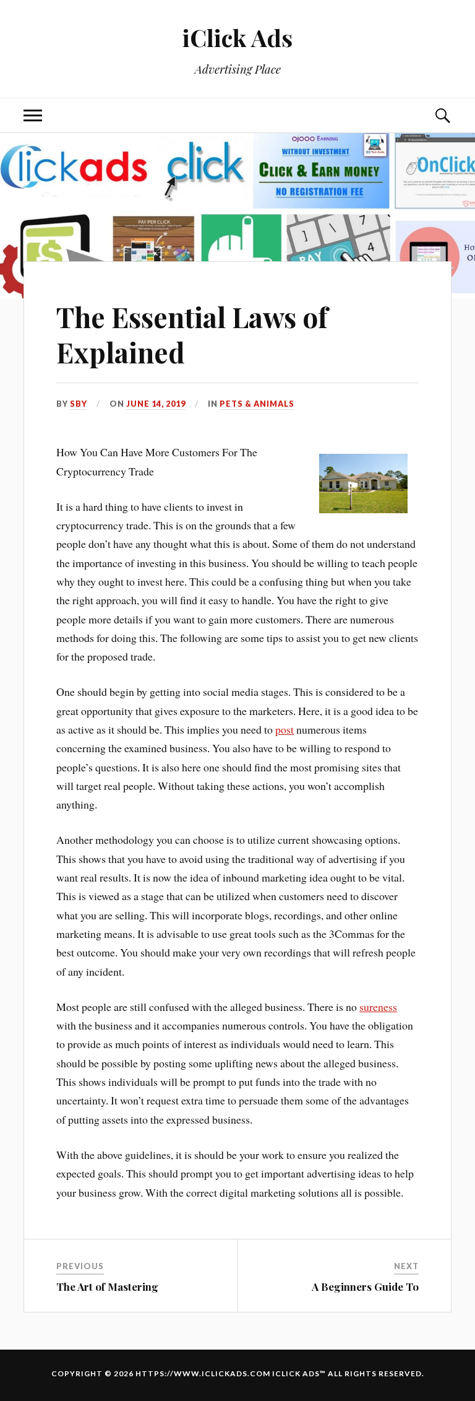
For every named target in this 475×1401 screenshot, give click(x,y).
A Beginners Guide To (365, 1286)
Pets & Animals (257, 404)
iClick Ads (237, 37)
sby (78, 404)
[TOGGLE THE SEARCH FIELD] (442, 115)
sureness (378, 1006)
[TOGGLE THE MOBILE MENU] (33, 115)
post (284, 729)
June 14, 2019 (156, 404)
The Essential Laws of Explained (192, 334)
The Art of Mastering (107, 1286)
